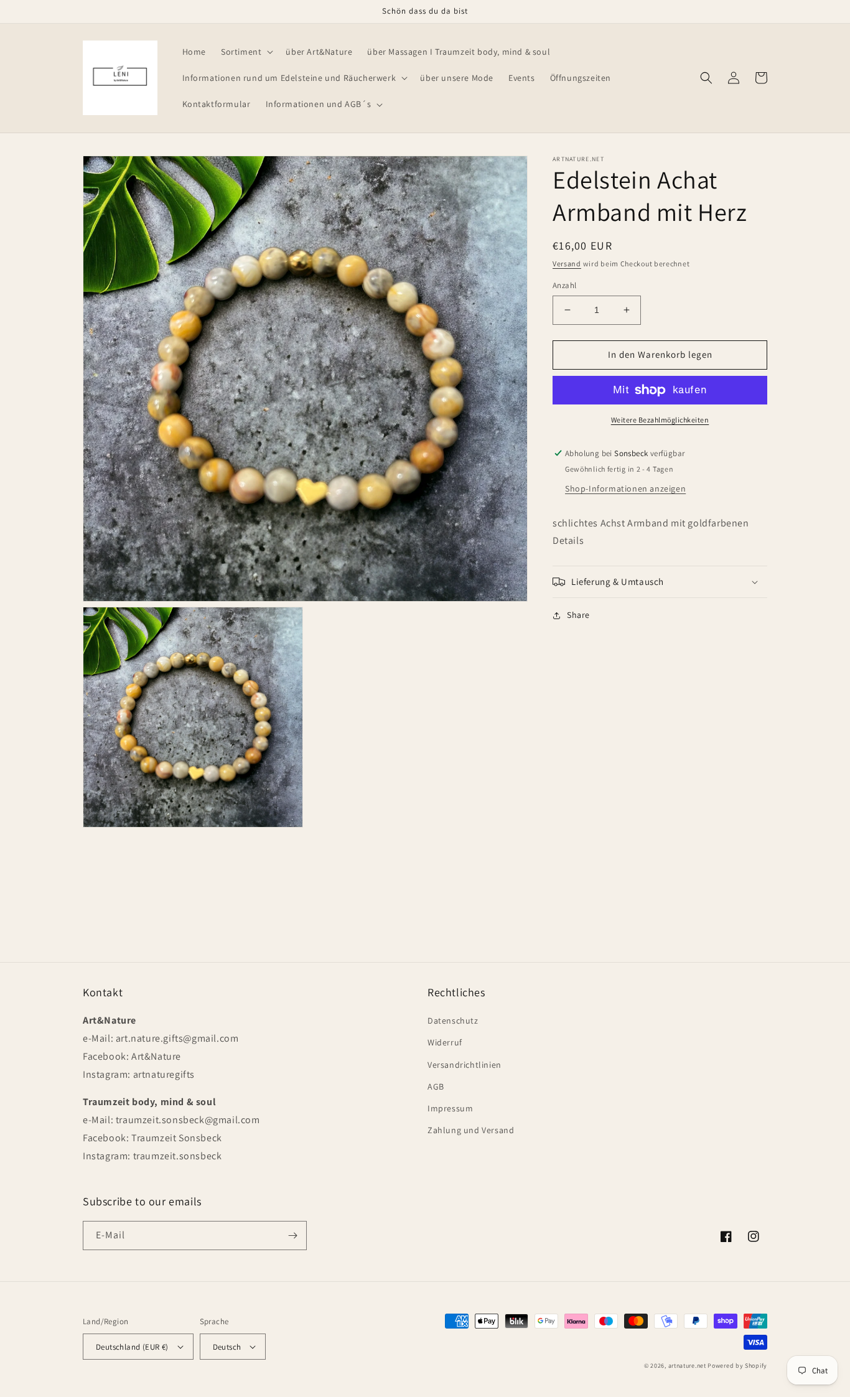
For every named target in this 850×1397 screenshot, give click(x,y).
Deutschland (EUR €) (132, 1347)
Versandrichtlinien (464, 1064)
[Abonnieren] (292, 1235)
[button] (245, 52)
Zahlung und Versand (470, 1130)
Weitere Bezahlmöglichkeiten (660, 419)
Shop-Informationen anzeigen (625, 488)
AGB (435, 1086)
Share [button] (578, 614)
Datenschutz (453, 1020)
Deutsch (227, 1347)
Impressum (450, 1108)
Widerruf (444, 1042)
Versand (567, 263)
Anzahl (564, 285)
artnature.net (687, 1366)
